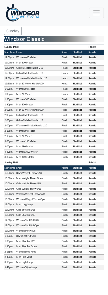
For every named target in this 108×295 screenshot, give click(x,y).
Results (92, 57)
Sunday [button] (12, 31)
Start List (77, 57)
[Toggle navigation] (96, 13)
